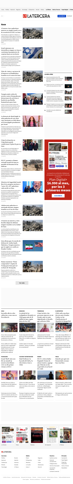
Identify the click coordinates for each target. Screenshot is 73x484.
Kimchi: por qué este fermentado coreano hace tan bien (62, 361)
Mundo (37, 9)
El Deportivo (31, 9)
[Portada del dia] (58, 168)
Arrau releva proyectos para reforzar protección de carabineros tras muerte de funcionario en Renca (8, 337)
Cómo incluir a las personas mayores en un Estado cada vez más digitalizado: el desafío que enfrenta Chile (45, 317)
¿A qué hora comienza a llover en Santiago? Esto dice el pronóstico (45, 345)
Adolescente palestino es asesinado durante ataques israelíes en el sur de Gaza (10, 207)
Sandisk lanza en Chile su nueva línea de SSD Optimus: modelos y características (9, 384)
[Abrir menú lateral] (2, 16)
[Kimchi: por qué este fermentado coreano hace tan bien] (63, 375)
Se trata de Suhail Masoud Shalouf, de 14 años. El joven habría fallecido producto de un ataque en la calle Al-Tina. (11, 213)
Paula (57, 356)
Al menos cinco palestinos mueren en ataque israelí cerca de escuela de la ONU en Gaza (11, 30)
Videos (42, 9)
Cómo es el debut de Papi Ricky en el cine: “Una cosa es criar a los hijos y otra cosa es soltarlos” (27, 385)
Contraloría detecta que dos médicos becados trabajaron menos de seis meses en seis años (55, 92)
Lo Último (48, 9)
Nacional (12, 9)
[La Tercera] (7, 443)
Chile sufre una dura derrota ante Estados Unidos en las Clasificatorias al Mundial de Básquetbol (63, 317)
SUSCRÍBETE (58, 196)
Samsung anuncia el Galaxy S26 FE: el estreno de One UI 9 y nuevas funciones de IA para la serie (9, 395)
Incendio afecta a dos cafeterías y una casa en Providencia (9, 315)
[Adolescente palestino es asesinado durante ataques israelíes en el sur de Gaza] (33, 210)
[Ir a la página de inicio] (36, 16)
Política (7, 9)
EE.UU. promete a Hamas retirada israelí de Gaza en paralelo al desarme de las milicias (9, 163)
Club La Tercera (56, 9)
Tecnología (24, 9)
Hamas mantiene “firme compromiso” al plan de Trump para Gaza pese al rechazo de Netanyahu (9, 265)
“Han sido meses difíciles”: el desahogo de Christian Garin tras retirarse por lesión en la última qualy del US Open (63, 337)
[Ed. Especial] (51, 443)
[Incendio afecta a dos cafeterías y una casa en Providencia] (9, 327)
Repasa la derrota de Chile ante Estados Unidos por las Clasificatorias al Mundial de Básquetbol (62, 346)
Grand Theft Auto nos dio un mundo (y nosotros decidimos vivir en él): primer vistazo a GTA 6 (8, 363)
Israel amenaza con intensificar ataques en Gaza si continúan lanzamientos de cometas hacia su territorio (11, 51)
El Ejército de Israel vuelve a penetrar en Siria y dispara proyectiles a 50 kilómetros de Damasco (45, 395)
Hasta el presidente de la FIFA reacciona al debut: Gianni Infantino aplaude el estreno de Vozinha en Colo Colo (54, 79)
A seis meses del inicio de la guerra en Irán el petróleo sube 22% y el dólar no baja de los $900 (27, 337)
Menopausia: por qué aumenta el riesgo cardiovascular (63, 394)
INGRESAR (69, 16)
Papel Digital (65, 9)
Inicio (2, 9)
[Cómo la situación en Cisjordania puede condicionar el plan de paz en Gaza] (33, 145)
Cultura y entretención (26, 356)
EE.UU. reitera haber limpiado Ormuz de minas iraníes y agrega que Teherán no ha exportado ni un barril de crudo (44, 364)
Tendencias (40, 311)
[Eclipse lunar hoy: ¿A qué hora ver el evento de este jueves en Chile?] (68, 86)
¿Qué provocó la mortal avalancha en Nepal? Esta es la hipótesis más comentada (45, 336)
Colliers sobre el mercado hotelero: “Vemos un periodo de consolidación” (27, 345)
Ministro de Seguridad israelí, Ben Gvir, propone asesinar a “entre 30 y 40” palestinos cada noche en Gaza (11, 185)
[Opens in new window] (37, 443)
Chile (2, 311)
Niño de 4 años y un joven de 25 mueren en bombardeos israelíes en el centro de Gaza (10, 73)
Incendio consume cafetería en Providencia (53, 110)
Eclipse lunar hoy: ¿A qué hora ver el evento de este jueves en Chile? (54, 85)
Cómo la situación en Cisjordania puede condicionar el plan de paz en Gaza (11, 143)
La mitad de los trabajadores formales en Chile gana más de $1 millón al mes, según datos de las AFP (27, 317)
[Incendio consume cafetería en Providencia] (68, 112)
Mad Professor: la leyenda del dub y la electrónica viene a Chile (26, 362)
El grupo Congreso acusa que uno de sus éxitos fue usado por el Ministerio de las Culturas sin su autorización (55, 105)
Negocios (18, 9)
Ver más (22, 283)
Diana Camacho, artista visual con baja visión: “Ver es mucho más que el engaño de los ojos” (63, 385)
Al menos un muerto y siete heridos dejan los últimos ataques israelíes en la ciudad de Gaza (10, 224)
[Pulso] (22, 443)
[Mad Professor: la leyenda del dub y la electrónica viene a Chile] (27, 375)
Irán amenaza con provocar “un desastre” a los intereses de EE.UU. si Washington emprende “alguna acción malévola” (44, 386)
